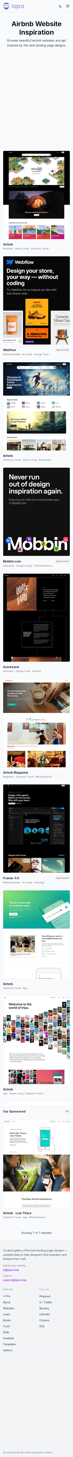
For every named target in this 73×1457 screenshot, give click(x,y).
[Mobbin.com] (36, 512)
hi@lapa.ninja (11, 1269)
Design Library (24, 565)
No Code (27, 354)
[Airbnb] (36, 195)
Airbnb (8, 244)
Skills (6, 1332)
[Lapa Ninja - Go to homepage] (13, 5)
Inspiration (8, 565)
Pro (8, 1296)
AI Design (39, 882)
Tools (6, 1326)
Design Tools (41, 354)
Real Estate (45, 460)
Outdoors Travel (40, 248)
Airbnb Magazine (15, 772)
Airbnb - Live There (17, 1213)
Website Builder (11, 354)
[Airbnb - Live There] (36, 1164)
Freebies (8, 1338)
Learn (6, 1314)
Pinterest (44, 1296)
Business (8, 248)
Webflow (9, 350)
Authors (7, 1350)
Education (8, 671)
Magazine (8, 776)
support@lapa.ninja (15, 1280)
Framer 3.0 (11, 878)
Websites (8, 1308)
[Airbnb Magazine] (36, 723)
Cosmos (44, 1320)
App (25, 988)
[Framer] (36, 828)
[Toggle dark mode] (60, 6)
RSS (42, 1326)
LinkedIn (44, 1314)
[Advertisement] (36, 103)
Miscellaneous (44, 776)
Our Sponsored (14, 1111)
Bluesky (44, 1308)
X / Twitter (45, 1302)
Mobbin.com (12, 561)
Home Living (22, 248)
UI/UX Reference (43, 565)
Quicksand (11, 667)
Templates (9, 1344)
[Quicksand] (36, 618)
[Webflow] (36, 300)
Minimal (36, 671)
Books (7, 1320)
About (6, 1302)
